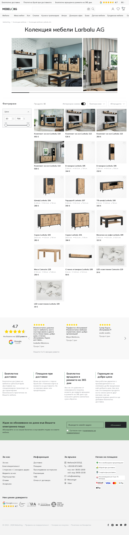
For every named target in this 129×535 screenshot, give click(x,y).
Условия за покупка (60, 525)
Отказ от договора (42, 480)
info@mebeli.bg (74, 476)
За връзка (7, 484)
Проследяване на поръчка (45, 470)
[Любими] (118, 9)
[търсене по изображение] (88, 9)
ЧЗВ (35, 477)
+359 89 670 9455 (75, 466)
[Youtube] (118, 525)
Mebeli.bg (6, 22)
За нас (5, 462)
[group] (44, 336)
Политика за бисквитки (81, 525)
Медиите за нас (9, 473)
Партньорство (9, 477)
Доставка (38, 462)
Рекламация (39, 473)
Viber (70, 483)
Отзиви (6, 480)
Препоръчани (95, 104)
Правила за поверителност (37, 525)
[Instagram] (113, 525)
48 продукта (115, 104)
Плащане (37, 466)
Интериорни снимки (71, 104)
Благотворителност (11, 466)
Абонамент (116, 425)
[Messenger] (122, 525)
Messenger (72, 480)
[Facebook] (109, 525)
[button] (112, 9)
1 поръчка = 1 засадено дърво (16, 470)
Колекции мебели (19, 22)
